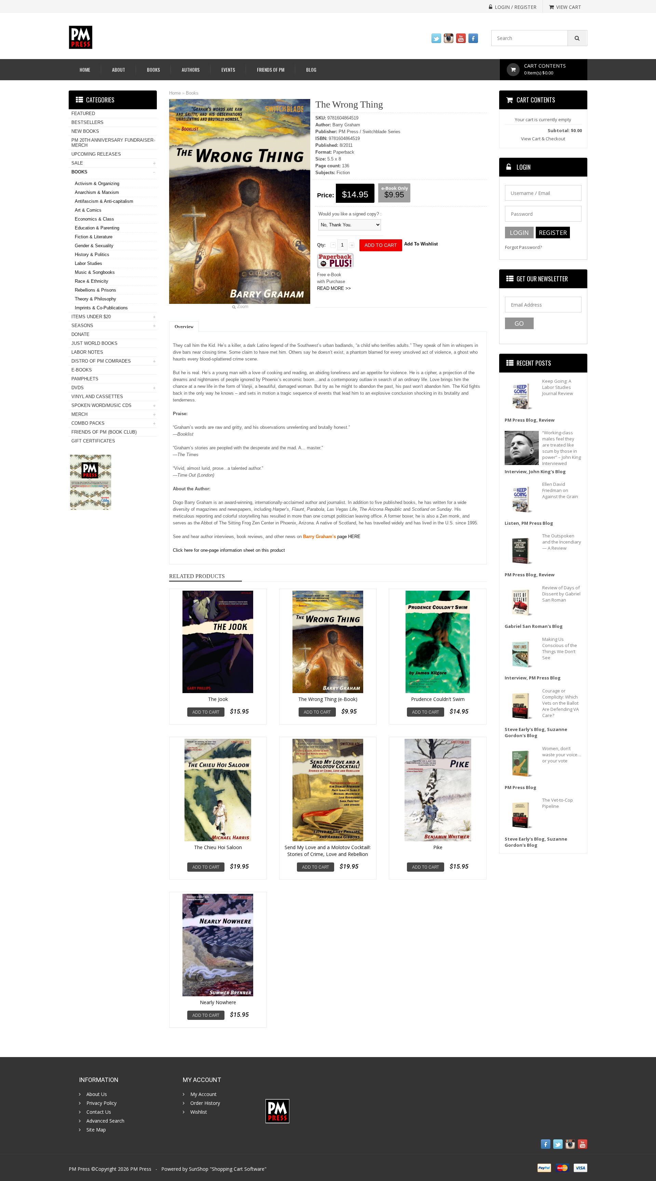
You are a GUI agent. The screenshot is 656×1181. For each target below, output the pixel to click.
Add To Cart (205, 712)
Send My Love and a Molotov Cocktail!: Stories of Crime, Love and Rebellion (328, 850)
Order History (205, 1103)
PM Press (140, 1169)
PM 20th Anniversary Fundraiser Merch (112, 143)
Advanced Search (105, 1121)
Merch (79, 414)
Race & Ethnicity (91, 281)
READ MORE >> (334, 288)
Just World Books (94, 343)
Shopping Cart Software (238, 1169)
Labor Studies (88, 263)
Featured (83, 113)
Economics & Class (94, 219)
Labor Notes (87, 352)
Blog (311, 69)
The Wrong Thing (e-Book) (327, 699)
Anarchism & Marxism (97, 192)
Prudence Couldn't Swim (438, 699)
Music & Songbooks (95, 272)
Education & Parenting (97, 227)
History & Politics (92, 254)
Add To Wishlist (421, 244)
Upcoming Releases (96, 154)
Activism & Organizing (97, 183)
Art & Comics (88, 210)
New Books (85, 131)
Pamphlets (84, 378)
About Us (96, 1094)
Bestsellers (87, 122)
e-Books (81, 369)
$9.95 (394, 194)
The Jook (218, 699)
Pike (437, 847)
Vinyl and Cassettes (97, 396)
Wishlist (198, 1112)
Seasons (82, 325)
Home (85, 69)
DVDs (77, 387)
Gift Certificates (93, 441)
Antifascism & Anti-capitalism (104, 201)
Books (153, 69)
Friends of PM (270, 69)
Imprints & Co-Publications (101, 307)
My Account (203, 1094)
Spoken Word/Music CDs (101, 405)
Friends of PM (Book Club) (104, 432)
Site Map (96, 1130)
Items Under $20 (91, 316)
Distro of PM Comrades (101, 361)
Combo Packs (88, 423)
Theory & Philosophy (95, 298)
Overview (184, 326)
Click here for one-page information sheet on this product (229, 550)
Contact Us (98, 1112)
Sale (77, 163)
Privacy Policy (101, 1103)
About (118, 69)
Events (228, 69)
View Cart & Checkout (543, 139)
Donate (80, 334)
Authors (191, 69)
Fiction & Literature (93, 236)
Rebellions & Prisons (95, 290)
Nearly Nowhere (218, 1002)
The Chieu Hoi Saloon (218, 847)
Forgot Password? (523, 247)
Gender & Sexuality (94, 245)
